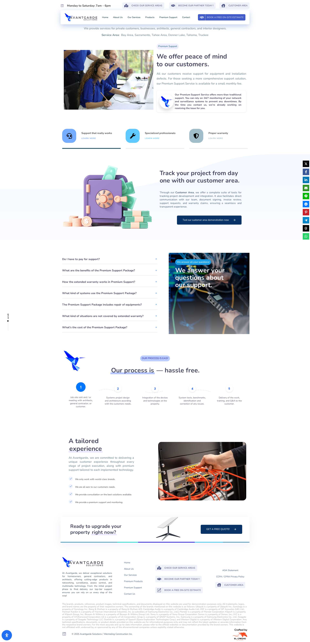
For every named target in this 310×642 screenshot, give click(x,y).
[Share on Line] (306, 196)
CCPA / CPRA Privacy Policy (230, 576)
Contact (186, 17)
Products (150, 17)
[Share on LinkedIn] (306, 180)
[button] (109, 259)
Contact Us (129, 593)
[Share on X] (306, 164)
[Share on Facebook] (306, 172)
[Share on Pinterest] (306, 212)
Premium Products (133, 581)
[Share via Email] (306, 188)
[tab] (91, 139)
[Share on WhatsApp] (306, 236)
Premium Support (168, 17)
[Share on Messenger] (306, 204)
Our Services (134, 17)
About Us (118, 17)
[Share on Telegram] (306, 220)
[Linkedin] (62, 5)
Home (105, 17)
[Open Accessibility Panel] (7, 635)
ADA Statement (230, 570)
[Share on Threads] (306, 228)
